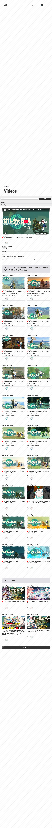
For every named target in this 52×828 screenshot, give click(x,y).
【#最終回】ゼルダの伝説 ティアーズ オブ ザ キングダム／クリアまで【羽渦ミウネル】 (13, 292)
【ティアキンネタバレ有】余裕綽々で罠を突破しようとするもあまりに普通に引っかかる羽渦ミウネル (38, 502)
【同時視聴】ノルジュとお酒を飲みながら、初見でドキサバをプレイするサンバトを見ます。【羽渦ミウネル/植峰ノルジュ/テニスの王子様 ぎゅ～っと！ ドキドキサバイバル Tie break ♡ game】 (13, 632)
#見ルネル (26, 647)
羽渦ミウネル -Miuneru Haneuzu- (10, 239)
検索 (45, 198)
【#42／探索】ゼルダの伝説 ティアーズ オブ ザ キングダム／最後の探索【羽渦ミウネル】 (38, 292)
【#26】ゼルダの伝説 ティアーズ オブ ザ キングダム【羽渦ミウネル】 (17, 237)
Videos (6, 186)
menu (47, 5)
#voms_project (32, 5)
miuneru (6, 243)
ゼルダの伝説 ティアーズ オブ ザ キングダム (8, 236)
